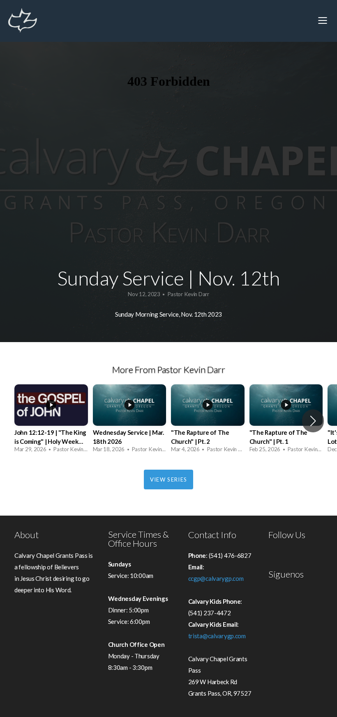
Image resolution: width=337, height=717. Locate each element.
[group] (51, 420)
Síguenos (286, 574)
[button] (313, 421)
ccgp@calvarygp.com (216, 578)
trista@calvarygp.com (217, 635)
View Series (168, 479)
